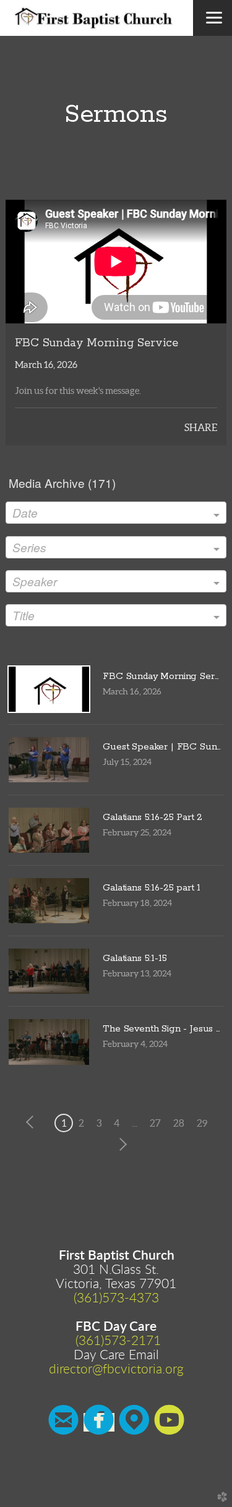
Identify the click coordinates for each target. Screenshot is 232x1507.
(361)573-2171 (118, 1340)
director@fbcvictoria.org (116, 1369)
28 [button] (178, 1123)
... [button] (134, 1123)
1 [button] (64, 1123)
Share (200, 427)
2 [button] (81, 1123)
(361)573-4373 (116, 1298)
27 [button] (155, 1123)
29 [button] (202, 1123)
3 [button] (99, 1123)
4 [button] (116, 1123)
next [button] (120, 1144)
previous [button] (32, 1122)
